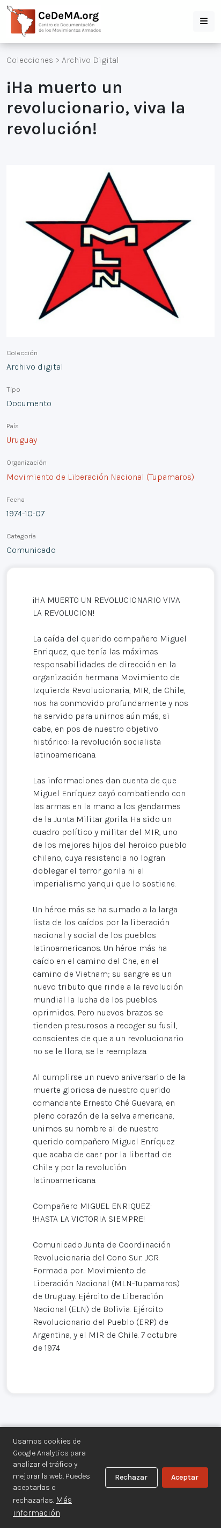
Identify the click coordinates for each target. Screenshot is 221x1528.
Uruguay (21, 440)
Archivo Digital (90, 60)
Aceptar (184, 1477)
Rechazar (131, 1477)
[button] (204, 21)
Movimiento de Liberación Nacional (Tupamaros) (100, 477)
